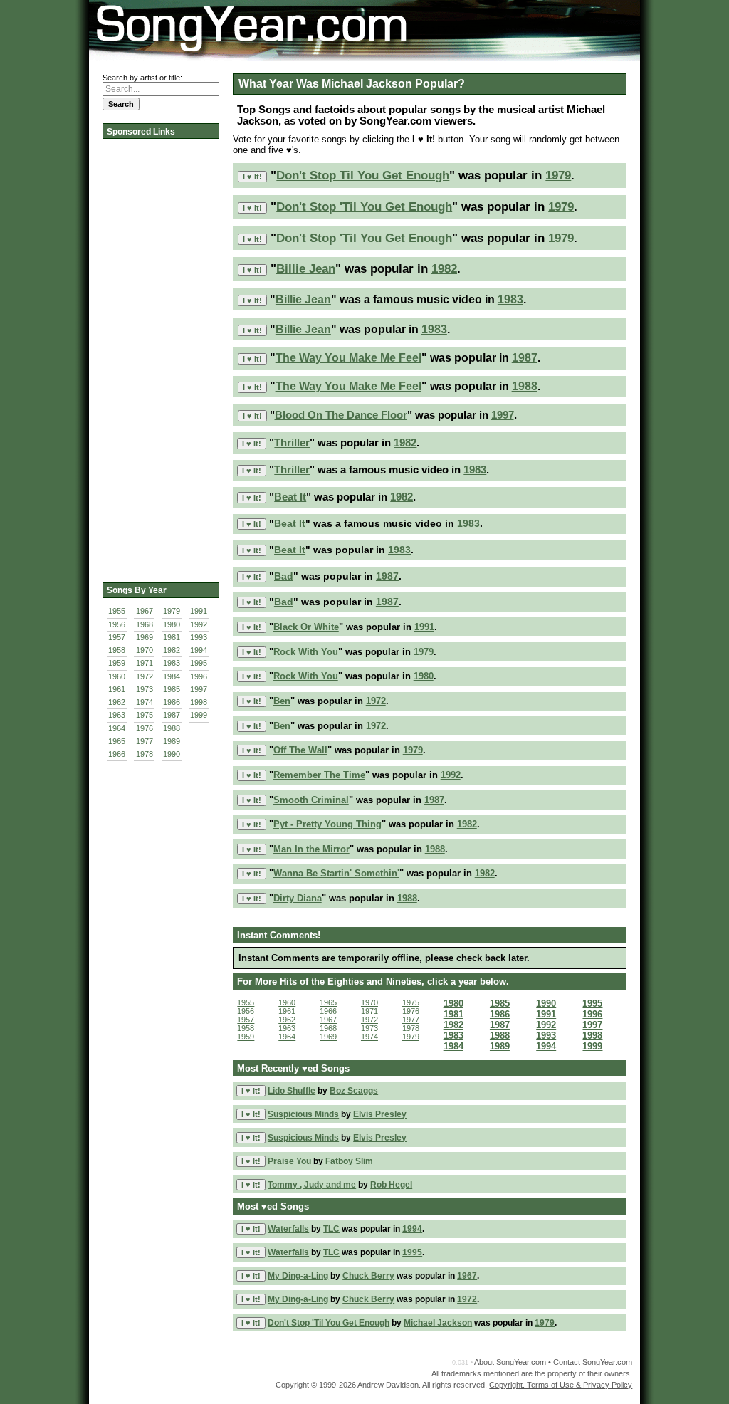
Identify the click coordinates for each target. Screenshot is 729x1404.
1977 (144, 741)
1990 (171, 754)
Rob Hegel (391, 1185)
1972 (144, 676)
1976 (144, 728)
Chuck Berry (368, 1276)
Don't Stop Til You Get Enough (362, 175)
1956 (116, 624)
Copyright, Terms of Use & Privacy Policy (560, 1385)
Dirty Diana (297, 898)
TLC (331, 1229)
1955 (116, 611)
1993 (198, 637)
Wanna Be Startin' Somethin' (336, 873)
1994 (198, 650)
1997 (198, 689)
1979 (171, 611)
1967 (144, 611)
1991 (198, 611)
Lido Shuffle (291, 1091)
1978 (144, 754)
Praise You (289, 1161)
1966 (116, 754)
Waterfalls (288, 1229)
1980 (171, 624)
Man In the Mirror (311, 849)
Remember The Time (319, 775)
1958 (116, 650)
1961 (116, 689)
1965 (116, 741)
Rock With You (305, 651)
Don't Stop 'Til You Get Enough (364, 207)
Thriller (292, 442)
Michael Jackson (438, 1323)
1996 (198, 676)
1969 (144, 637)
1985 (171, 689)
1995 (198, 663)
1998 (198, 702)
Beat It (290, 497)
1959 (116, 663)
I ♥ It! (252, 176)
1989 (171, 741)
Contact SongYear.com (592, 1362)
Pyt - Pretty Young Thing (327, 824)
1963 (116, 715)
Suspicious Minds (303, 1114)
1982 (171, 650)
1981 (171, 637)
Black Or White (306, 627)
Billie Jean (305, 269)
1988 (171, 728)
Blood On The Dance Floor (341, 415)
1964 (116, 728)
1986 (171, 702)
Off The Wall (300, 750)
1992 (198, 624)
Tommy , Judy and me (312, 1185)
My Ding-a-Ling (298, 1276)
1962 (116, 702)
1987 (171, 715)
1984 (171, 676)
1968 (144, 624)
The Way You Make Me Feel (348, 358)
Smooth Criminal (311, 800)
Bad (283, 576)
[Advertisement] (159, 356)
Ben (281, 701)
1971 (144, 663)
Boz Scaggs (354, 1091)
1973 (144, 689)
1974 (144, 702)
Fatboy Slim (349, 1161)
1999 (198, 715)
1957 (116, 637)
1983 (171, 663)
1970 (144, 650)
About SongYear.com (510, 1362)
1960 (116, 676)
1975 (144, 715)
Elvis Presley (380, 1114)
